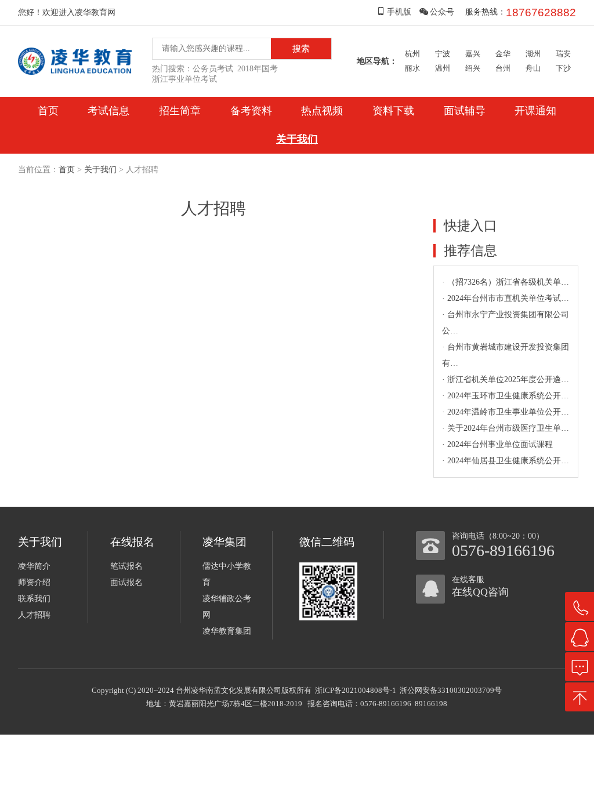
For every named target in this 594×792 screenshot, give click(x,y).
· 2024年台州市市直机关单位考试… (505, 298)
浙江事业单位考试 (184, 79)
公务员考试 (213, 68)
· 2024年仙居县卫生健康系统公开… (505, 460)
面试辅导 (465, 111)
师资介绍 (34, 582)
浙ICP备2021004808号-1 (355, 690)
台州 (502, 68)
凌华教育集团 (226, 631)
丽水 (412, 68)
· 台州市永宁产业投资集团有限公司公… (505, 322)
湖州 (533, 53)
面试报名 (126, 582)
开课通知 (535, 111)
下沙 (563, 68)
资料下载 (393, 111)
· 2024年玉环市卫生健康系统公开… (505, 395)
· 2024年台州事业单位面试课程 (497, 444)
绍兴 (472, 68)
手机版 (399, 12)
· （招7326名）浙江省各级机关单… (505, 282)
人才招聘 (34, 615)
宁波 (442, 53)
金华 (502, 53)
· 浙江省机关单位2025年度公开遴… (505, 379)
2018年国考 (257, 68)
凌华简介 (34, 566)
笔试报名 (126, 566)
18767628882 (541, 12)
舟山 (533, 68)
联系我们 (34, 598)
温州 (442, 68)
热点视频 (322, 111)
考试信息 (108, 111)
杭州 (412, 53)
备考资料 (251, 111)
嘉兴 (472, 53)
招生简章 (180, 111)
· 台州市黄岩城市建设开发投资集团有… (505, 355)
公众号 (442, 12)
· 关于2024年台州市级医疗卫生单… (505, 428)
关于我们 (297, 139)
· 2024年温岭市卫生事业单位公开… (505, 412)
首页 (48, 111)
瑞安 (563, 53)
